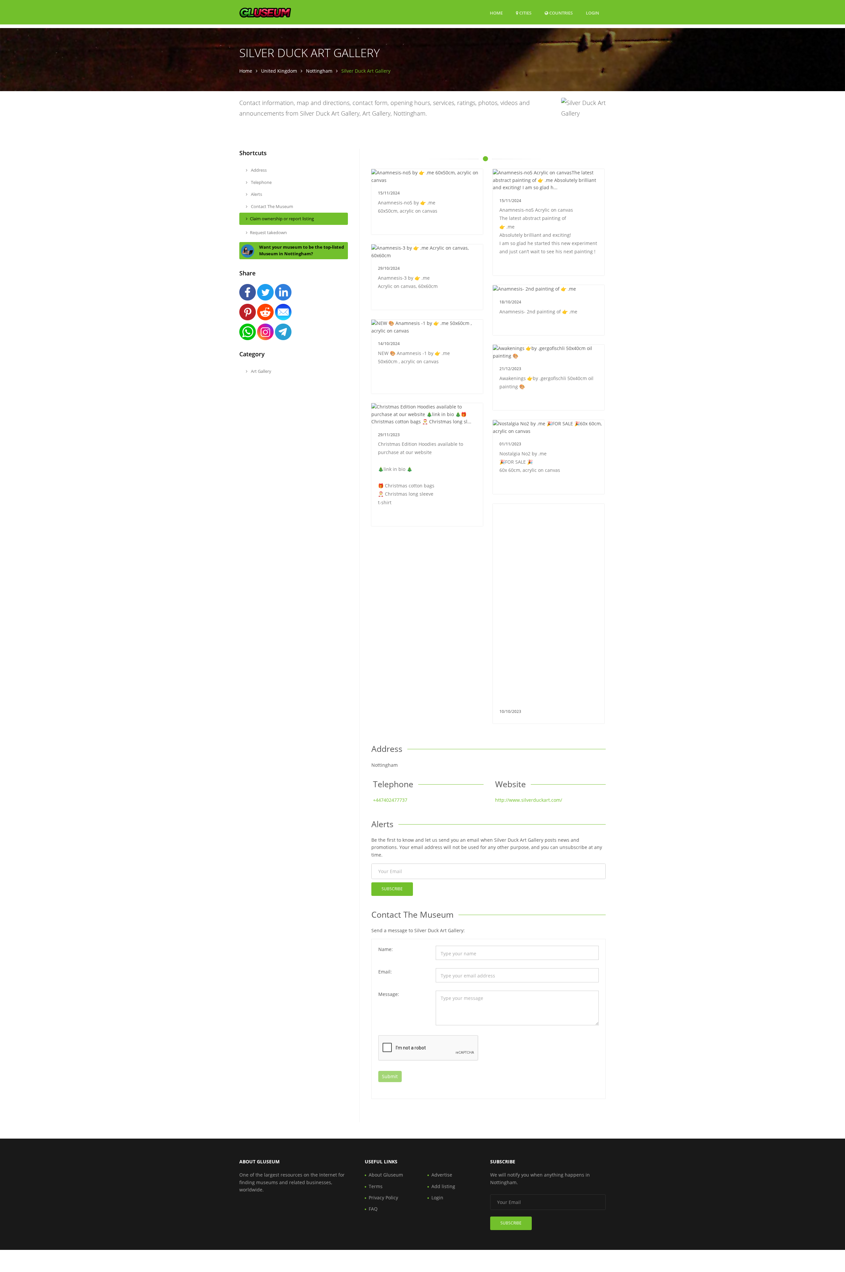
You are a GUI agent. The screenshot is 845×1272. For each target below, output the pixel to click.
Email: (385, 972)
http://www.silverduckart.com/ (528, 800)
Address (258, 170)
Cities (524, 13)
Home (496, 13)
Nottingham (319, 71)
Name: (385, 949)
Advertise (441, 1175)
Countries (560, 13)
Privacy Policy (383, 1197)
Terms (376, 1186)
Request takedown (268, 232)
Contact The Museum (271, 206)
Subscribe (392, 889)
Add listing (443, 1186)
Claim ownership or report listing (282, 219)
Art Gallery (260, 371)
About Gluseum (386, 1175)
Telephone (261, 182)
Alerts (256, 194)
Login (592, 13)
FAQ (373, 1209)
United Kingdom (279, 71)
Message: (388, 994)
